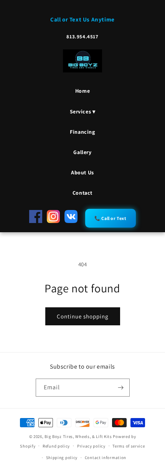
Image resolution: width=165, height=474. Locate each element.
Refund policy (56, 446)
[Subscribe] (120, 388)
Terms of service (128, 446)
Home (82, 90)
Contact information (105, 457)
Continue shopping (83, 316)
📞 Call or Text (110, 218)
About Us (82, 172)
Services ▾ (83, 111)
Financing (82, 131)
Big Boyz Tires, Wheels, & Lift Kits (78, 436)
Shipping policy (62, 457)
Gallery (82, 152)
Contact (82, 192)
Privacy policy (91, 446)
